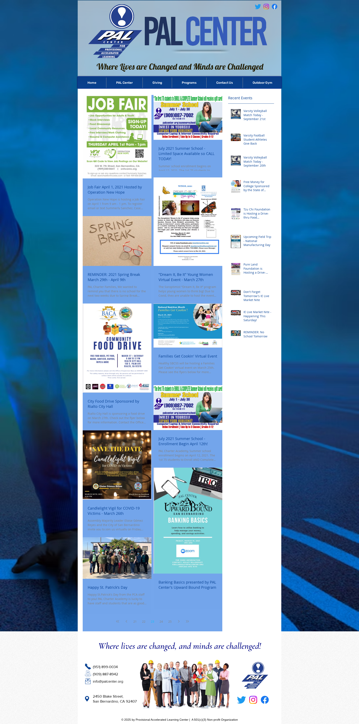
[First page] (117, 621)
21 (135, 621)
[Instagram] (253, 699)
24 (161, 621)
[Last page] (187, 621)
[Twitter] (241, 699)
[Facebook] (274, 6)
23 (152, 621)
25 (170, 621)
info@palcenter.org (108, 681)
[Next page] (178, 621)
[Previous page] (126, 621)
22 (143, 621)
